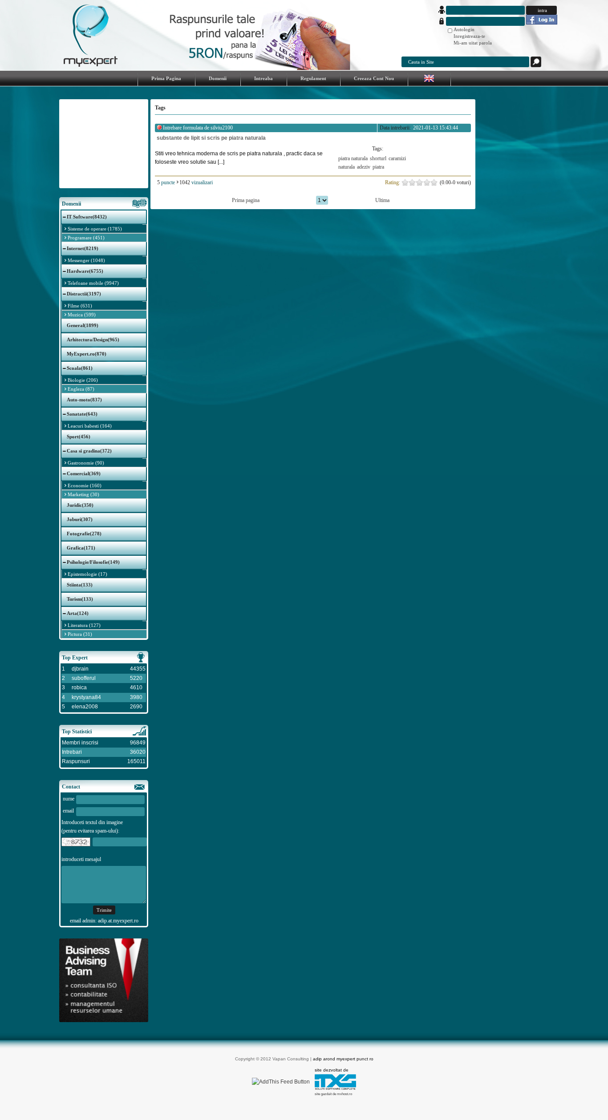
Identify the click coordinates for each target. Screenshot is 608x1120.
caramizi (397, 158)
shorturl (378, 158)
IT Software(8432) (87, 216)
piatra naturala (353, 158)
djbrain (80, 669)
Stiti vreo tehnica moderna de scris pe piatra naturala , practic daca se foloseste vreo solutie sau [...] (239, 157)
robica (79, 687)
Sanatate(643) (82, 413)
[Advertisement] (103, 143)
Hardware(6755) (85, 271)
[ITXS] (335, 1088)
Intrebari (72, 752)
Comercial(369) (84, 473)
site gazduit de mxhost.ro (333, 1094)
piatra (378, 167)
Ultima (382, 200)
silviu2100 (222, 128)
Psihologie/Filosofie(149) (93, 562)
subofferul (84, 678)
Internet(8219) (82, 248)
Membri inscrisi (80, 743)
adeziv (363, 167)
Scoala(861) (80, 368)
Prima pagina (245, 200)
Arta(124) (78, 613)
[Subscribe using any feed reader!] (281, 1082)
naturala (346, 167)
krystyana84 (86, 697)
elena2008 (85, 707)
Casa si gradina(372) (89, 450)
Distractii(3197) (84, 293)
